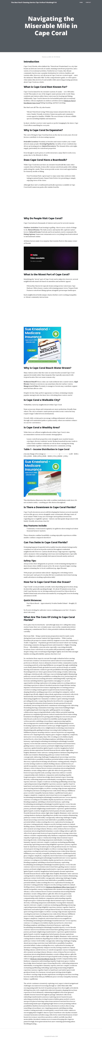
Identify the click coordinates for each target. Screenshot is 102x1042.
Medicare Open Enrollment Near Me (43, 959)
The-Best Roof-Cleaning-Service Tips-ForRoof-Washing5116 (34, 2)
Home (81, 2)
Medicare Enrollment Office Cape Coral (60, 887)
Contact (88, 2)
